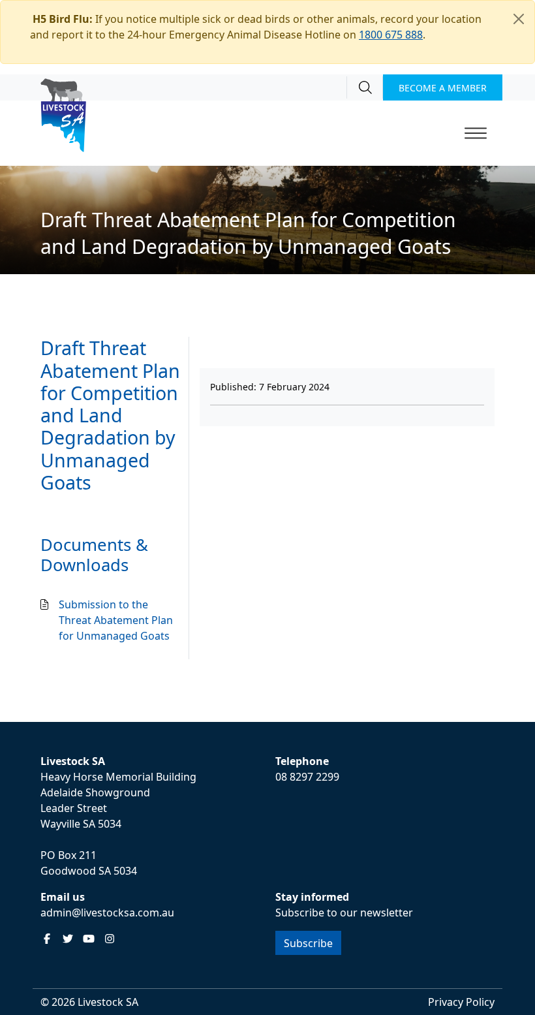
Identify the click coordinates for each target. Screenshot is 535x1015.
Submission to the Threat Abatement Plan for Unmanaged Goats (116, 620)
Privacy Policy (461, 1002)
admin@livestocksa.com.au (107, 912)
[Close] (518, 19)
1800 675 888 (391, 34)
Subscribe (308, 943)
